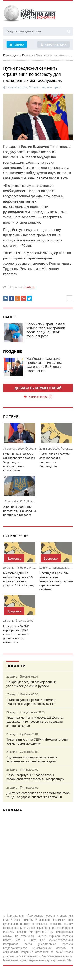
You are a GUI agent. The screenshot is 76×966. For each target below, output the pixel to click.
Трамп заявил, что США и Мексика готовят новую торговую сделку (37, 741)
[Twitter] (29, 298)
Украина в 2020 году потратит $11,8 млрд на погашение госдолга (19, 511)
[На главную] (29, 14)
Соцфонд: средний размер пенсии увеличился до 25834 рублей (31, 684)
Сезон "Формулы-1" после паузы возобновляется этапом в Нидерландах (35, 777)
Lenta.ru (29, 287)
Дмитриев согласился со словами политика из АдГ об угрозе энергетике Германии (38, 795)
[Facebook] (11, 298)
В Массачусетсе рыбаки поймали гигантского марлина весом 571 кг (30, 702)
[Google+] (23, 298)
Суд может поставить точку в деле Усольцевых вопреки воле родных (31, 759)
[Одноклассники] (17, 298)
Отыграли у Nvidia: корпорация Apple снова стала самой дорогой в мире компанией (16, 634)
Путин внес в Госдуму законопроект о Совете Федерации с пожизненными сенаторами (19, 462)
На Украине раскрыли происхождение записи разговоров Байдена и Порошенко (44, 364)
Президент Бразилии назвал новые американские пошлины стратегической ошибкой (56, 581)
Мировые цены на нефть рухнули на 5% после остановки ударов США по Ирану (18, 579)
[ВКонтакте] (5, 298)
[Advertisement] (38, 853)
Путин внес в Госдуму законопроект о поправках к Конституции (54, 460)
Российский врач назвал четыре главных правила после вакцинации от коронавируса (46, 330)
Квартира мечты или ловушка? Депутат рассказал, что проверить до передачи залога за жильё (35, 721)
